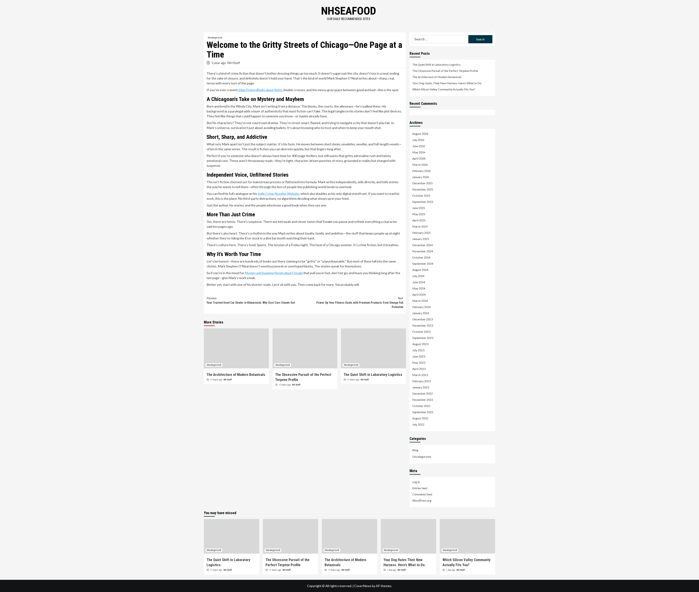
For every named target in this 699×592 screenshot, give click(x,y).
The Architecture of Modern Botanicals (236, 374)
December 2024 (422, 245)
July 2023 (418, 350)
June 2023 (418, 356)
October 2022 (421, 406)
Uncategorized (215, 37)
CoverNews (362, 586)
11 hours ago (216, 379)
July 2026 (418, 140)
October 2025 (421, 195)
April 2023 (419, 368)
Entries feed (419, 488)
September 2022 (422, 412)
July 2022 (418, 424)
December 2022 (422, 393)
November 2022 (422, 399)
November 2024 (422, 251)
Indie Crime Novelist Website (278, 194)
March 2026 (420, 164)
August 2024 (420, 269)
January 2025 (420, 239)
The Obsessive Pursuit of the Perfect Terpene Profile (445, 70)
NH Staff (233, 63)
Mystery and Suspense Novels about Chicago (274, 273)
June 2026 (418, 146)
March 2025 (420, 226)
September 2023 (422, 337)
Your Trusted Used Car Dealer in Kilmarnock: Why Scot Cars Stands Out (251, 300)
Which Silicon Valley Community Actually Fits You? (443, 89)
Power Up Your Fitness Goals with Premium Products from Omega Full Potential (359, 303)
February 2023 (421, 381)
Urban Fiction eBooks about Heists (259, 90)
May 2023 (418, 362)
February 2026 (421, 170)
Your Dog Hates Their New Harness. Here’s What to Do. (447, 83)
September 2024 (422, 263)
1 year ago (218, 63)
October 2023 (421, 331)
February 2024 (421, 307)
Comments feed (422, 494)
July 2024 (418, 276)
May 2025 (418, 214)
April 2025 (419, 220)
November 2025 (422, 189)
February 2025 (421, 232)
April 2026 (419, 158)
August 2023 (420, 344)
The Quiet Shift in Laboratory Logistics (373, 374)
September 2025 (422, 201)
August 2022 (420, 418)
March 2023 (420, 375)
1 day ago (392, 570)
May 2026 (418, 152)
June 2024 (418, 282)
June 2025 (418, 208)
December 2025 (422, 183)
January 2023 (420, 387)
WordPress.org (421, 500)
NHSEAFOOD (348, 10)
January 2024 (420, 313)
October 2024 (421, 257)
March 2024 (420, 300)
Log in (416, 482)
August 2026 (420, 133)
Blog (415, 450)
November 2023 (422, 325)
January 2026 (420, 177)
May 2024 (418, 288)
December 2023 (422, 319)
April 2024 (419, 294)
